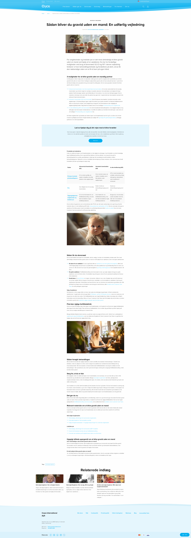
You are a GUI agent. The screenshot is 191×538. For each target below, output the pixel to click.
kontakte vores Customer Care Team (114, 402)
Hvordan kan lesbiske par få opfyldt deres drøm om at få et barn (85, 433)
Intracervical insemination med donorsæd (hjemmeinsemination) (85, 89)
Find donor (66, 6)
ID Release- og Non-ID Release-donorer (100, 294)
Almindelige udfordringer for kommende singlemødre (82, 418)
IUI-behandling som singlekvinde (111, 105)
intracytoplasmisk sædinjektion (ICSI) (99, 206)
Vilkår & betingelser (117, 513)
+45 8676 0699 (51, 528)
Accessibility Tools (144, 513)
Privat (43, 1)
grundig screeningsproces (103, 267)
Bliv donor (57, 1)
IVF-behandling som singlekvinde (83, 112)
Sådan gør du (77, 6)
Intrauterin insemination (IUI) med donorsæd (80, 99)
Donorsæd (87, 6)
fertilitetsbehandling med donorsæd (83, 402)
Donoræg (97, 6)
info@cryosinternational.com (54, 526)
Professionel (49, 1)
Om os (127, 6)
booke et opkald (109, 208)
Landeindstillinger (144, 1)
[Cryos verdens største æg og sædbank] (46, 6)
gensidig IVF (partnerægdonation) (107, 117)
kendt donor (81, 278)
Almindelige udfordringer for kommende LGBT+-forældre (83, 429)
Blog (48, 13)
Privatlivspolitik (105, 513)
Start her (95, 140)
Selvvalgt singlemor (50, 464)
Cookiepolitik (94, 513)
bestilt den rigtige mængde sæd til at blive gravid (91, 300)
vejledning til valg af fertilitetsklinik (75, 316)
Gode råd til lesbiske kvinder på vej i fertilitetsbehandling (83, 431)
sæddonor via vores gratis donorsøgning (107, 263)
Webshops (128, 513)
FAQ (87, 513)
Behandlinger (107, 6)
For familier (118, 6)
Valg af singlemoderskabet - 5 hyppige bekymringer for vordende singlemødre (89, 422)
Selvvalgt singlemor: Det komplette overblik (80, 420)
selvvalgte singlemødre (99, 378)
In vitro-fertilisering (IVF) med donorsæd (79, 108)
